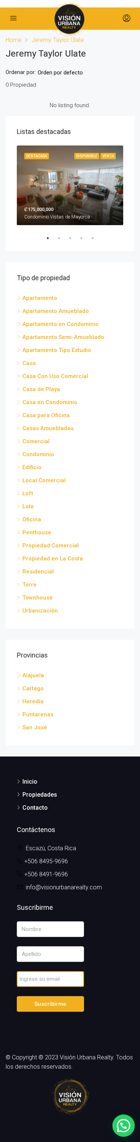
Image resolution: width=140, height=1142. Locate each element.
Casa (29, 363)
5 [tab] (96, 238)
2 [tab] (62, 238)
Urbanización (40, 610)
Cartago (33, 688)
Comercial (36, 441)
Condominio (38, 454)
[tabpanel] (70, 185)
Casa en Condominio (49, 402)
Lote (28, 506)
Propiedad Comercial (50, 545)
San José (34, 727)
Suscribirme (50, 1004)
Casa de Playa (41, 389)
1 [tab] (51, 238)
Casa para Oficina (46, 415)
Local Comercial (44, 480)
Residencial (38, 571)
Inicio (29, 781)
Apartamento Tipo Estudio (56, 350)
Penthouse (36, 532)
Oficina (31, 519)
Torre (29, 584)
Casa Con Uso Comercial (55, 376)
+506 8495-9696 (46, 861)
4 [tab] (85, 238)
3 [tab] (74, 238)
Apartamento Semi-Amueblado (63, 337)
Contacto (35, 807)
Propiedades (39, 794)
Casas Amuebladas (48, 428)
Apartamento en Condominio (60, 324)
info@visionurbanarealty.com (64, 887)
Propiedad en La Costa (52, 558)
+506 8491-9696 (46, 874)
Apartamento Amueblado (55, 311)
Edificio (31, 467)
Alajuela (33, 675)
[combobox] (67, 72)
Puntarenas (37, 714)
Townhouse (37, 597)
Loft (27, 493)
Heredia (33, 701)
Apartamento (39, 298)
